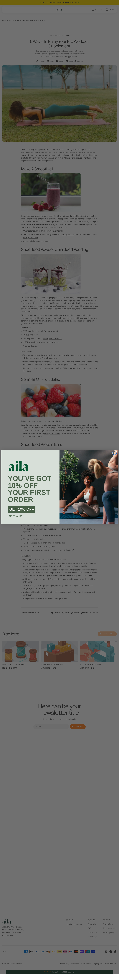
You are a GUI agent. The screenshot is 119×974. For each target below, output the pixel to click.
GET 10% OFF (21, 509)
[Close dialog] (115, 453)
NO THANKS (15, 516)
